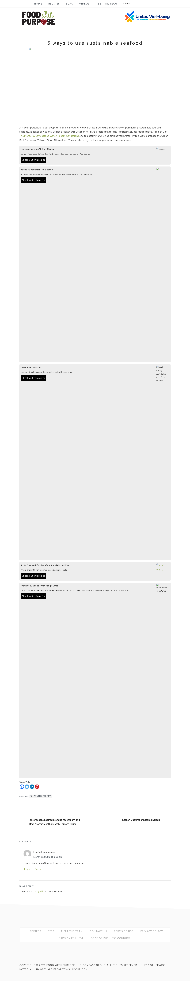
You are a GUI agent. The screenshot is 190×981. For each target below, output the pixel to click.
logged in (39, 891)
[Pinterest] (37, 786)
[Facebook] (22, 786)
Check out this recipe (33, 159)
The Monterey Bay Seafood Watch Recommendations (49, 135)
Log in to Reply (32, 869)
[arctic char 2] (162, 569)
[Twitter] (27, 786)
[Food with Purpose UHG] (38, 27)
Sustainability (40, 796)
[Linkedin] (32, 786)
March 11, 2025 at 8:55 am (48, 856)
